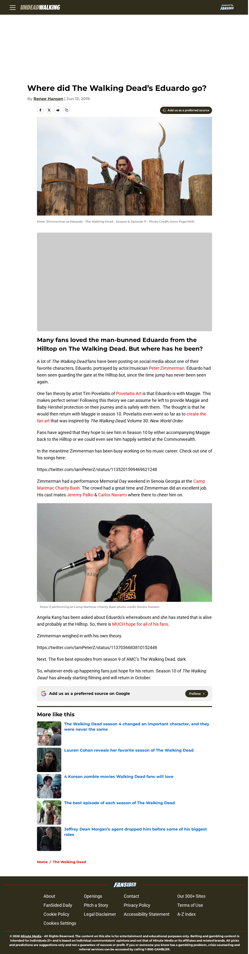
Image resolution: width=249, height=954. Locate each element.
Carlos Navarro (112, 494)
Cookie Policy (56, 914)
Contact (131, 896)
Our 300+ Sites (191, 896)
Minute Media (31, 936)
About (49, 896)
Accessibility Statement (146, 914)
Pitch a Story (96, 905)
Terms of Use (190, 905)
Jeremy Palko (80, 494)
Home (42, 862)
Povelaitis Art (129, 393)
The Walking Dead (69, 862)
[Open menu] (13, 7)
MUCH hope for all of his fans (140, 624)
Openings (93, 896)
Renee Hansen (48, 98)
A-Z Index (186, 914)
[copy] (66, 110)
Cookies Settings (60, 923)
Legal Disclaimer (100, 914)
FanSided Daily (58, 905)
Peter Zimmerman (166, 368)
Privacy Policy (137, 905)
